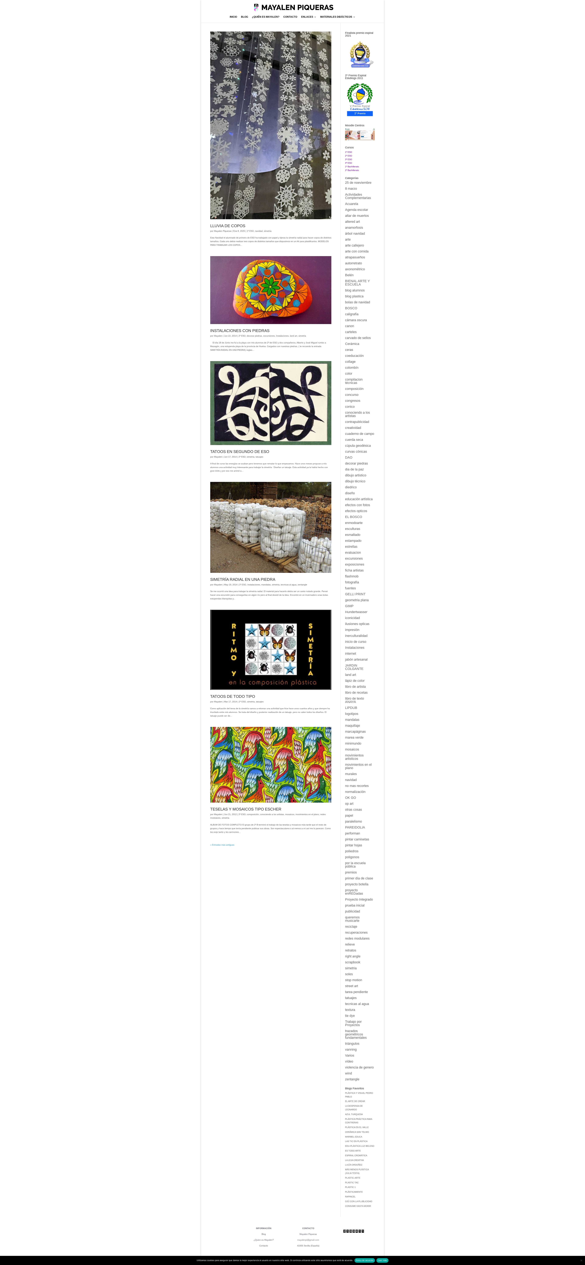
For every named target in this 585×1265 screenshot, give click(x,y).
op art (349, 803)
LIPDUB (351, 708)
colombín (351, 367)
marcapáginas (355, 731)
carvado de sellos (358, 338)
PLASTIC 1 (350, 1187)
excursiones (269, 336)
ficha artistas (354, 570)
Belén (349, 275)
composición (253, 814)
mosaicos (289, 814)
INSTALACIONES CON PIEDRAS (239, 330)
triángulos (352, 1043)
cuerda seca (354, 440)
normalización (355, 792)
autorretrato (353, 263)
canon (349, 326)
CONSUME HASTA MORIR (358, 1206)
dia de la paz (354, 469)
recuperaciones (356, 932)
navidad (259, 231)
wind (348, 1073)
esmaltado (352, 535)
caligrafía (351, 314)
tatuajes (259, 457)
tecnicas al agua (288, 584)
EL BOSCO (353, 517)
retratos (350, 950)
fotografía (352, 582)
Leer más (382, 1260)
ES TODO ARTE (353, 1151)
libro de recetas (356, 692)
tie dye (350, 1016)
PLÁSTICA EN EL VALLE (357, 1127)
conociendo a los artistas (272, 814)
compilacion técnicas (354, 381)
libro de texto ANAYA (354, 700)
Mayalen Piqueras (222, 231)
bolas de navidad (357, 302)
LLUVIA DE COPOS (227, 226)
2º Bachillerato (352, 170)
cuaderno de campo (359, 434)
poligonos (352, 857)
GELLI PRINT (355, 594)
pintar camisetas (357, 839)
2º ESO (242, 336)
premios (351, 872)
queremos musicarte (352, 919)
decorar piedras (254, 336)
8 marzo (351, 188)
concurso (351, 395)
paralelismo (353, 821)
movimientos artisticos (354, 757)
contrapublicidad (357, 422)
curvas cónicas (356, 451)
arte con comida (357, 251)
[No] (581, 1260)
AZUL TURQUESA (354, 1114)
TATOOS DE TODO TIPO (232, 696)
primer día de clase (359, 878)
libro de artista (355, 686)
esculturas (352, 529)
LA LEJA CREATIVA (354, 1160)
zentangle (302, 584)
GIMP (349, 606)
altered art (352, 222)
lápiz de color (355, 681)
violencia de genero (359, 1067)
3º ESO (348, 159)
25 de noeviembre (358, 183)
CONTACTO (290, 17)
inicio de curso (355, 642)
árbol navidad (355, 233)
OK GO (350, 798)
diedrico (351, 487)
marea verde (354, 737)
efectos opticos (356, 511)
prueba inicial (355, 905)
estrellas (351, 546)
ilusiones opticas (357, 624)
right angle (352, 956)
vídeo (349, 1061)
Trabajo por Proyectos (353, 1023)
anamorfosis (354, 227)
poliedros (351, 851)
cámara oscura (356, 320)
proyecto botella (356, 884)
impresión (352, 630)
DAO (348, 457)
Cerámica (352, 344)
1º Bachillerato (352, 166)
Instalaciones (282, 336)
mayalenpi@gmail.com (308, 1240)
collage (350, 362)
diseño (350, 493)
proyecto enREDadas (354, 891)
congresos (352, 401)
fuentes (350, 588)
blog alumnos (355, 290)
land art (293, 336)
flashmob (351, 576)
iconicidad (352, 618)
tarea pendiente (356, 992)
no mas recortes (357, 786)
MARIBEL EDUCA (353, 1136)
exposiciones (354, 564)
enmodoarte (354, 523)
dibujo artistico (355, 475)
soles (349, 974)
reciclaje (351, 926)
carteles (351, 332)
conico (350, 406)
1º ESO (250, 231)
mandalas (266, 584)
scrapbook (352, 962)
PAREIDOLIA (355, 827)
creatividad (353, 428)
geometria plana (357, 600)
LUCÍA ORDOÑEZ (353, 1165)
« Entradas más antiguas (222, 845)
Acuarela (351, 204)
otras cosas (353, 809)
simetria (267, 231)
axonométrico (355, 269)
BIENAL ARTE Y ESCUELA (357, 282)
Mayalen (218, 336)
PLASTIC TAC (352, 1182)
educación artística (359, 499)
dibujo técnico (355, 481)
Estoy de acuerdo (364, 1260)
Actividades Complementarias (358, 196)
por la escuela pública (355, 864)
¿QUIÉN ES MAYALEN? (265, 17)
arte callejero (354, 245)
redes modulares (357, 938)
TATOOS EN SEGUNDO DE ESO (239, 451)
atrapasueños (355, 257)
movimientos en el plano (307, 814)
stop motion (353, 980)
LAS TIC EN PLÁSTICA (356, 1141)
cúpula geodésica (358, 445)
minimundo (353, 743)
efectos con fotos (357, 505)
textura (350, 1010)
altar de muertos (357, 216)
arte (348, 239)
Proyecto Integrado (359, 899)
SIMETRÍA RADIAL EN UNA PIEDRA (242, 579)
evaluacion (353, 552)
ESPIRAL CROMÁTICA (356, 1155)
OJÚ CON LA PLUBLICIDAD (358, 1201)
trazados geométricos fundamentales (356, 1034)
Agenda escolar (356, 210)
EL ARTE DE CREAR (355, 1101)
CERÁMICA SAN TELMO (357, 1132)
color (348, 373)
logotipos (351, 714)
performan (352, 833)
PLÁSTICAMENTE (354, 1192)
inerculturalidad (356, 636)
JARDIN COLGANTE (354, 667)
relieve (350, 944)
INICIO (233, 17)
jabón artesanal (356, 659)
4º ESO (348, 163)
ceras (349, 350)
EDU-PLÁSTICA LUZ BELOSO (359, 1146)
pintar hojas (353, 845)
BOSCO (351, 308)
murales (351, 774)
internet (350, 653)
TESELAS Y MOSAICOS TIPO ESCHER (245, 809)
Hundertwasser (356, 612)
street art (351, 986)
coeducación (354, 356)
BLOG (244, 17)
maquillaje (352, 725)
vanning (351, 1049)
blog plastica (354, 296)
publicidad (352, 911)
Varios (349, 1055)
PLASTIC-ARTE (352, 1178)
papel (349, 815)
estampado (353, 541)
